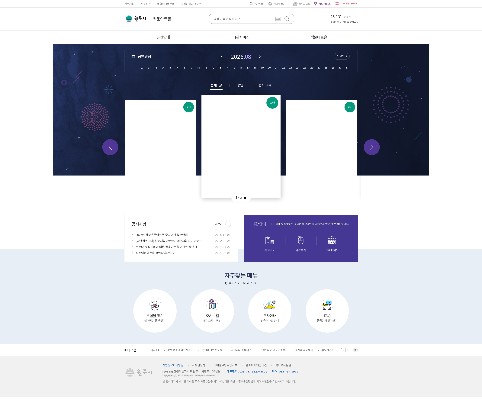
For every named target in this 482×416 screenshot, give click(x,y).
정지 (245, 197)
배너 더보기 (355, 350)
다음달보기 (260, 56)
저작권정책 (198, 365)
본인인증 (258, 4)
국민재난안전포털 (192, 350)
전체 (213, 85)
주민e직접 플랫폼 (221, 350)
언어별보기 (279, 4)
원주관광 (146, 4)
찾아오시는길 (283, 365)
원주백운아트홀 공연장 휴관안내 (155, 252)
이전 (110, 147)
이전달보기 (221, 56)
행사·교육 (264, 85)
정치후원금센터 (284, 350)
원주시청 (129, 4)
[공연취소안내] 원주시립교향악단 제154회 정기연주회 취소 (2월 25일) (169, 240)
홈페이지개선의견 (256, 365)
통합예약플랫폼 (166, 4)
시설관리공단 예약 (191, 4)
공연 (240, 85)
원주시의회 (304, 4)
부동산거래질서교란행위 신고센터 (322, 350)
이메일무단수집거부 (225, 365)
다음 (372, 147)
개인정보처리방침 (172, 365)
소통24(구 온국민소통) (253, 350)
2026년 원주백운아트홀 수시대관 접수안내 (162, 234)
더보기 (341, 56)
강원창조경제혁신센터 (161, 350)
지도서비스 (325, 4)
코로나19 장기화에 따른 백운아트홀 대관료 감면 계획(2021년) (169, 246)
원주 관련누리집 (349, 3)
